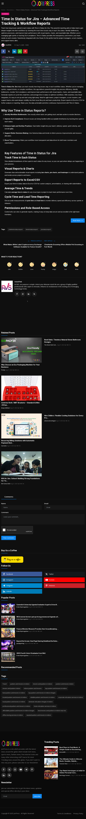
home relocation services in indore (45, 706)
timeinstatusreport (32, 229)
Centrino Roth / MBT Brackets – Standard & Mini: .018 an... (20, 404)
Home (3, 10)
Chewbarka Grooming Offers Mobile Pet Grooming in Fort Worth (63, 246)
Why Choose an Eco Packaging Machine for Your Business (20, 366)
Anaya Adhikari (5, 408)
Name (3, 504)
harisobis (4, 446)
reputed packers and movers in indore (38, 715)
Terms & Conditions (64, 813)
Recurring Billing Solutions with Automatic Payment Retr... (17, 442)
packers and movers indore (64, 684)
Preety (3, 370)
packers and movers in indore (19, 684)
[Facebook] (3, 769)
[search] (83, 3)
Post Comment (8, 538)
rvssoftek (18, 282)
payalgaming (20, 643)
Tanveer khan (63, 763)
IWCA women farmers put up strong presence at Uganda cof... (37, 617)
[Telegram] (26, 769)
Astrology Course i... (65, 775)
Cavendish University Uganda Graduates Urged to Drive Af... (37, 605)
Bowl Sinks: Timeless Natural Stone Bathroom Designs (62, 341)
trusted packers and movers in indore (15, 697)
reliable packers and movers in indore (42, 697)
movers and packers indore (11, 688)
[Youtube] (20, 769)
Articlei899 (62, 752)
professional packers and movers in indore (16, 706)
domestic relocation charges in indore (41, 702)
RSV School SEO (5, 483)
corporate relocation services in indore (70, 697)
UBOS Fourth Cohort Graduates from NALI (31, 653)
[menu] (2, 3)
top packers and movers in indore (56, 688)
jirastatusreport (46, 229)
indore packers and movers (33, 688)
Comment (5, 512)
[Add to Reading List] (82, 51)
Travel (5, 684)
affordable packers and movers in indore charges (18, 711)
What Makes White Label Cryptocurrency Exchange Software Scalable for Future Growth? (22, 246)
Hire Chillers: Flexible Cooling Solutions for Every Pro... (63, 417)
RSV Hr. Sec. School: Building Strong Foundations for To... (20, 480)
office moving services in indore (13, 715)
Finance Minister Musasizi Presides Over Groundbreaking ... (37, 629)
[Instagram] (15, 769)
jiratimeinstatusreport (16, 229)
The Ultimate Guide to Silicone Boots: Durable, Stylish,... (70, 760)
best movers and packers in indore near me (52, 711)
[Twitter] (9, 769)
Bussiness (10, 10)
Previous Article (36, 241)
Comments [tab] (8, 497)
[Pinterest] (32, 769)
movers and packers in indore (42, 684)
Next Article (48, 241)
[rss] (9, 775)
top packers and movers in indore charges (42, 693)
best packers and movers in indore (14, 693)
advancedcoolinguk (50, 421)
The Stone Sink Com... (50, 345)
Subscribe (37, 796)
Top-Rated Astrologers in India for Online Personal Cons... (72, 772)
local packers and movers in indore (14, 702)
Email (46, 504)
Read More (76, 220)
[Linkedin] (3, 775)
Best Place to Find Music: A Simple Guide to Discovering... (70, 748)
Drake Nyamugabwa (22, 607)
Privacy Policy (78, 813)
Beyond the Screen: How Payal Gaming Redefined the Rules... (37, 641)
